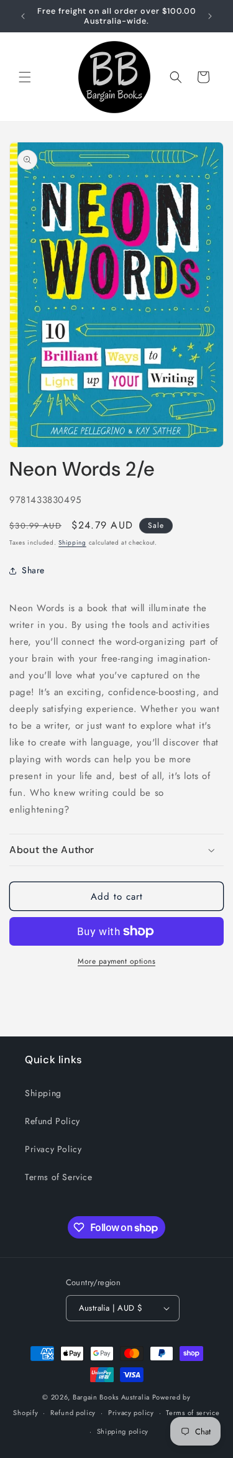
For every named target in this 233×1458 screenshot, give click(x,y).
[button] (25, 77)
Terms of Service (59, 1177)
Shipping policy (123, 1431)
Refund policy (73, 1413)
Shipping (72, 542)
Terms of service (192, 1413)
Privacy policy (131, 1413)
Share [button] (33, 570)
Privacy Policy (53, 1149)
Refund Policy (52, 1121)
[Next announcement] (210, 16)
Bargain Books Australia (111, 1397)
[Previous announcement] (23, 16)
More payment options (116, 961)
